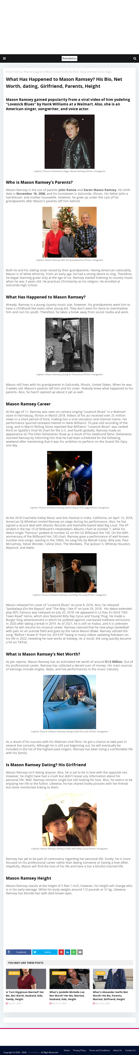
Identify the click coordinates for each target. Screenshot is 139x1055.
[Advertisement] (69, 27)
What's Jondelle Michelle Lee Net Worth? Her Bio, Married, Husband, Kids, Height (67, 995)
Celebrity (17, 71)
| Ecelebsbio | (33, 1052)
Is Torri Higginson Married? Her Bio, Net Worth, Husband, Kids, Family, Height (25, 995)
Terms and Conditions (99, 1050)
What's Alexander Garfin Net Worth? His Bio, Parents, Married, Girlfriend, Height (110, 995)
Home (9, 71)
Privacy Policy (79, 1050)
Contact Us (130, 1050)
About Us (117, 1050)
